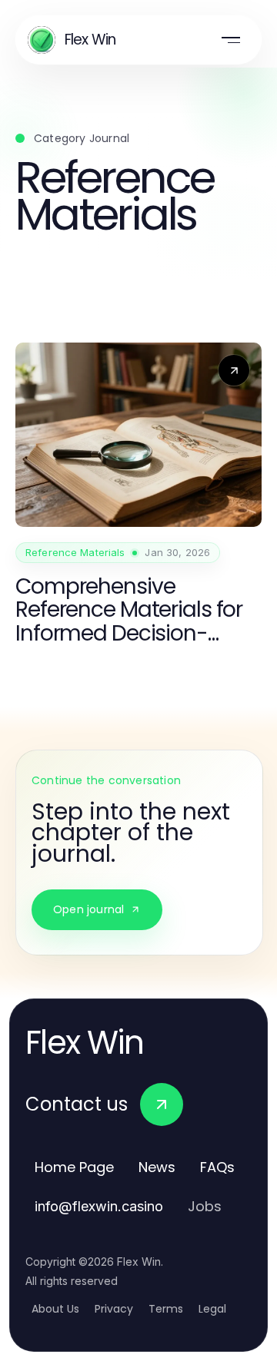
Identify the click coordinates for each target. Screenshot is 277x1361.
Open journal (88, 909)
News (156, 1167)
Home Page (74, 1167)
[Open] (230, 40)
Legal (212, 1308)
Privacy (114, 1308)
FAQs (217, 1167)
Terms (166, 1308)
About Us (55, 1308)
